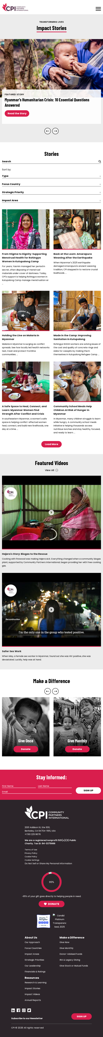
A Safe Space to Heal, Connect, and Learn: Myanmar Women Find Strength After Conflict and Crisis (24, 410)
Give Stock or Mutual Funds (74, 965)
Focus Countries (33, 948)
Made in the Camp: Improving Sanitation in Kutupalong (72, 337)
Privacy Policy (31, 853)
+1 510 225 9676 (33, 834)
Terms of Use (31, 849)
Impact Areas (32, 954)
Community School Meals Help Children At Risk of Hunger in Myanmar (73, 410)
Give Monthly (66, 948)
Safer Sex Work (11, 651)
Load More (51, 444)
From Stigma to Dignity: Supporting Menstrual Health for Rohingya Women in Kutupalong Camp (24, 257)
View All (49, 470)
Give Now (64, 942)
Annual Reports (33, 1000)
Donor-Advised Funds (71, 954)
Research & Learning (35, 982)
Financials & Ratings (35, 971)
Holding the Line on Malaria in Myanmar (20, 337)
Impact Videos (32, 994)
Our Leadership (33, 965)
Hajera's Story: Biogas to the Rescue (24, 554)
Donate (25, 749)
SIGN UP (82, 1016)
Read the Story (17, 113)
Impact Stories (32, 988)
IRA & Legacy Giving (70, 959)
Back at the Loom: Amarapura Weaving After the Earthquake (73, 255)
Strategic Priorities (34, 959)
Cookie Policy (31, 856)
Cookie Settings (32, 860)
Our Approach (32, 942)
